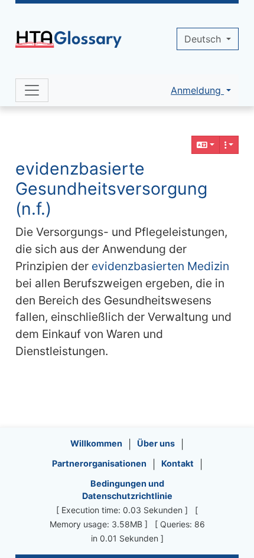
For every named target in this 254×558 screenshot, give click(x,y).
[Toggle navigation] (31, 90)
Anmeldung (197, 90)
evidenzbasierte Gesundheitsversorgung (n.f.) (111, 188)
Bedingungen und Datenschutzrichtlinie (127, 489)
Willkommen (96, 443)
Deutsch (204, 39)
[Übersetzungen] (205, 145)
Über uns (156, 443)
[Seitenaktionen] (229, 145)
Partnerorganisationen (99, 463)
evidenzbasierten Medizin (160, 266)
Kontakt (177, 463)
